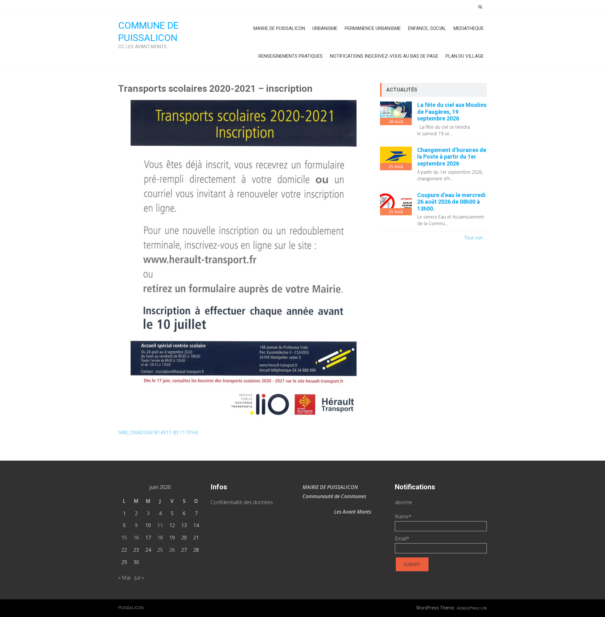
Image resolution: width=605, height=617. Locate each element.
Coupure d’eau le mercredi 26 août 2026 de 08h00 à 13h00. (451, 202)
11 (160, 525)
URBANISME (324, 28)
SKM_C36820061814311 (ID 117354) (158, 432)
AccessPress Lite (472, 608)
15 (124, 537)
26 (172, 549)
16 (136, 537)
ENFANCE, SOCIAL (427, 28)
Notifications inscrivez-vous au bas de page (384, 56)
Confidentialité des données (241, 502)
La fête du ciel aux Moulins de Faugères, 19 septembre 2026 (452, 112)
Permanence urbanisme (373, 28)
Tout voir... (475, 237)
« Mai (124, 577)
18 (160, 537)
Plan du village (465, 56)
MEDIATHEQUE (468, 28)
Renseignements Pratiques (290, 56)
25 (160, 549)
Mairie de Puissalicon (279, 28)
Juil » (139, 577)
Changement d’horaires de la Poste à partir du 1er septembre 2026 (451, 157)
